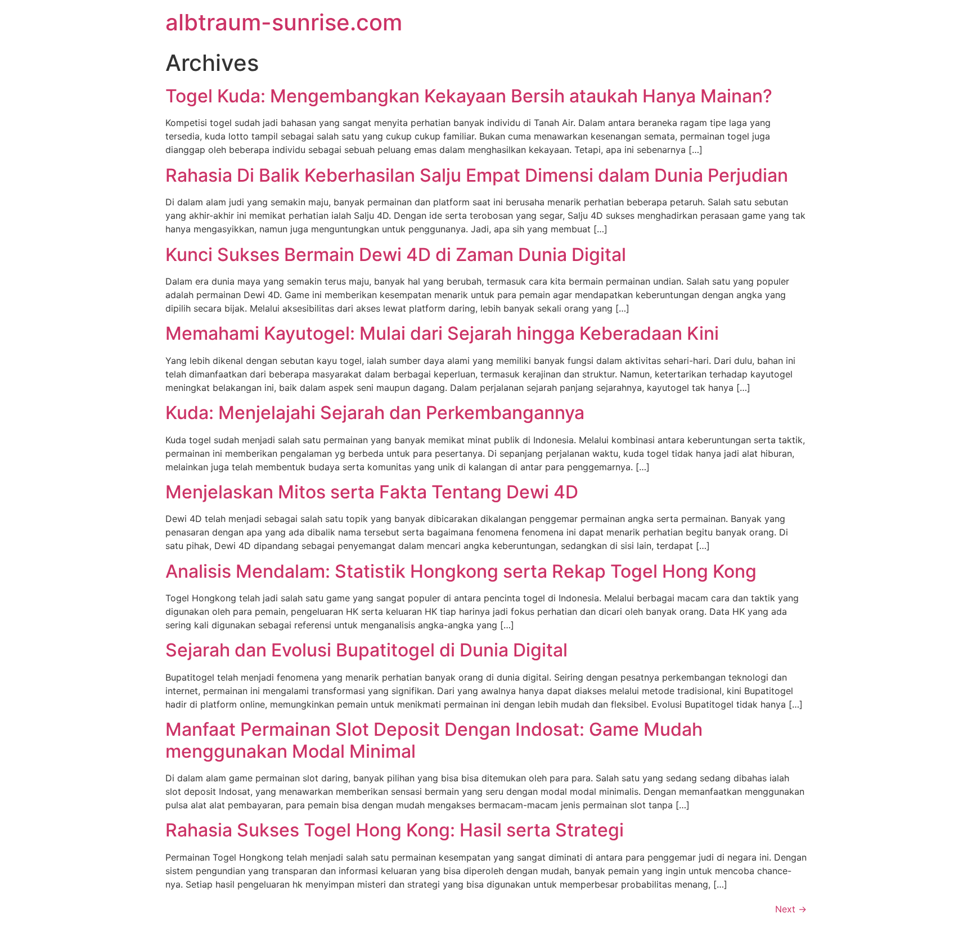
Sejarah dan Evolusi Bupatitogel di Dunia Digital (366, 650)
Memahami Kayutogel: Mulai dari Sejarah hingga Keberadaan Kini (442, 333)
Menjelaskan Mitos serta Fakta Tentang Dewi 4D (371, 492)
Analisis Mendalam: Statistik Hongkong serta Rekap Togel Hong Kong (461, 571)
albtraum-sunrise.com (283, 22)
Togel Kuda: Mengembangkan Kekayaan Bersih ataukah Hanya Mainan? (468, 96)
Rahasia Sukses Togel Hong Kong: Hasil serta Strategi (394, 830)
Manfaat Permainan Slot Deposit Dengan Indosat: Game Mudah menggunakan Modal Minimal (434, 740)
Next (791, 909)
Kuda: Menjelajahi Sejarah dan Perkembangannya (374, 413)
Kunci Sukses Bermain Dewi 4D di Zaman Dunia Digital (395, 255)
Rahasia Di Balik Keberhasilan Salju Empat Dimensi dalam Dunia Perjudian (476, 175)
